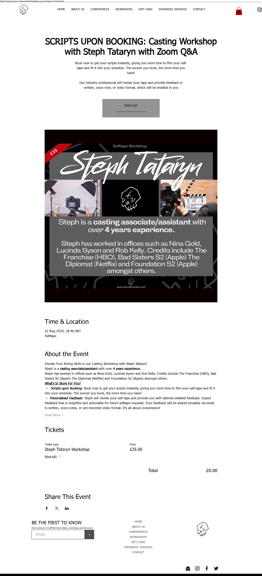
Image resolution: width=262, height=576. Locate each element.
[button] (99, 9)
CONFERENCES (138, 532)
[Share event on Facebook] (47, 508)
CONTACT (138, 552)
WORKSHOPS (138, 537)
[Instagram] (197, 568)
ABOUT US (138, 526)
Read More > (54, 415)
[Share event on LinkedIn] (67, 508)
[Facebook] (207, 568)
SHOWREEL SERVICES (138, 547)
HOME (138, 521)
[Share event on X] (57, 508)
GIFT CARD (138, 542)
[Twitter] (216, 568)
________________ (131, 110)
